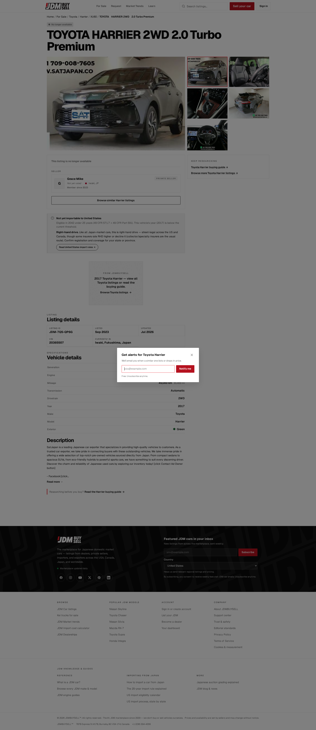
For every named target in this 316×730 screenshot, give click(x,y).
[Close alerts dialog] (191, 354)
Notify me (185, 368)
